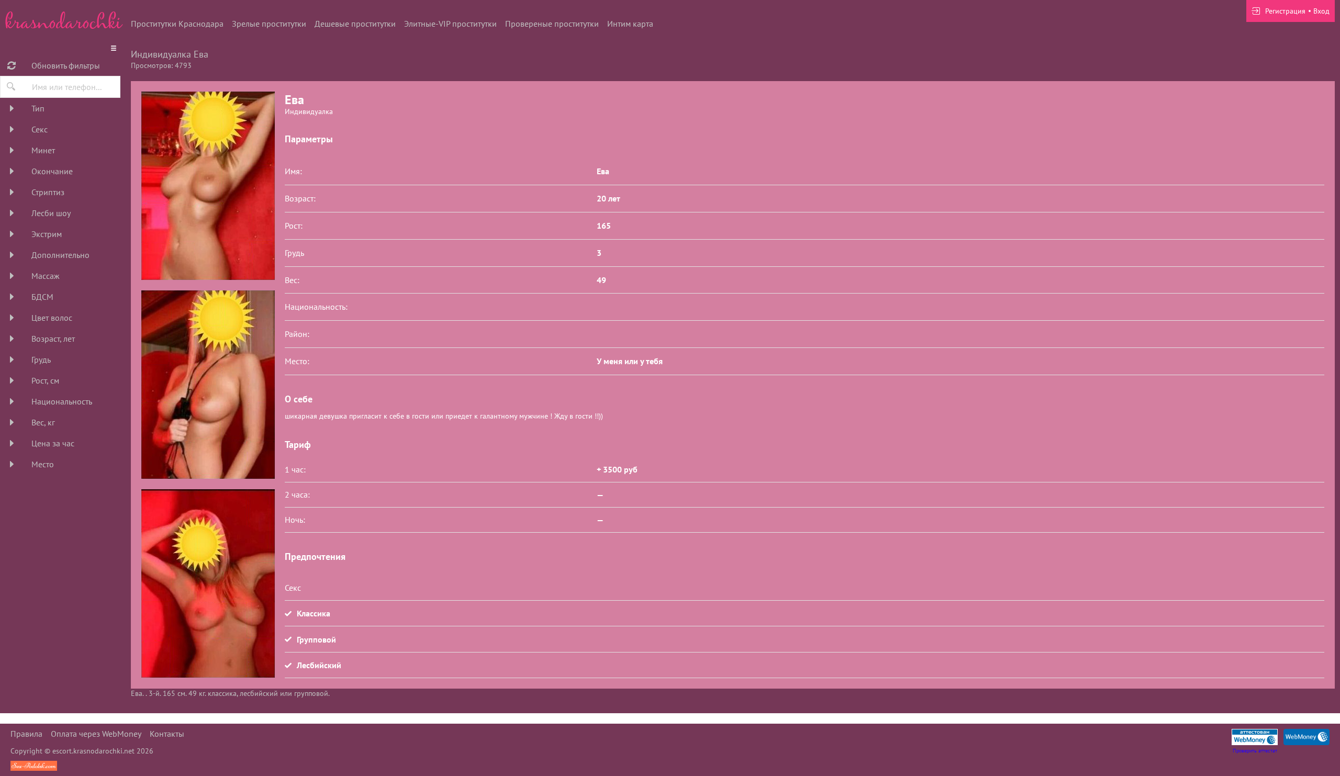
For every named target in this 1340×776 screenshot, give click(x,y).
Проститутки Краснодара (177, 23)
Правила (26, 733)
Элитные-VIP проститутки (450, 23)
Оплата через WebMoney (96, 733)
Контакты (167, 733)
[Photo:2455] (207, 186)
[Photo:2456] (207, 384)
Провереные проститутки (552, 23)
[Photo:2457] (207, 583)
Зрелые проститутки (269, 23)
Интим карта (630, 23)
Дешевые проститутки (355, 23)
